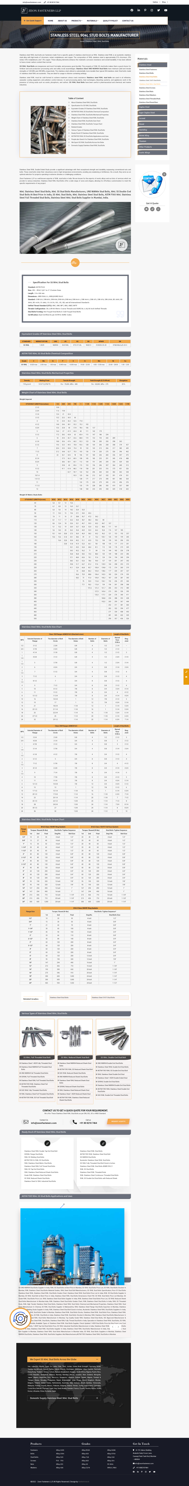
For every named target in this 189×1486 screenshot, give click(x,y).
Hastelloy (143, 130)
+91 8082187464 (143, 1468)
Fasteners (34, 1450)
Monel (141, 124)
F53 (57, 1461)
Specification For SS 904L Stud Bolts (83, 105)
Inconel (142, 118)
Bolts (32, 1454)
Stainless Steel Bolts (147, 73)
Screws (33, 1461)
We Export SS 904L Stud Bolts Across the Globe (87, 142)
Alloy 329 (59, 1457)
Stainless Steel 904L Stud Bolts (150, 84)
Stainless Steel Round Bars (149, 102)
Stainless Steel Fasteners (149, 70)
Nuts (32, 1464)
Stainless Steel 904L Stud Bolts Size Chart (85, 121)
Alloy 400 (59, 1468)
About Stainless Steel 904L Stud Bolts (84, 102)
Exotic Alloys (144, 152)
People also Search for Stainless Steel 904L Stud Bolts (90, 139)
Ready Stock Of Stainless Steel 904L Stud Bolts (87, 133)
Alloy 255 (59, 1464)
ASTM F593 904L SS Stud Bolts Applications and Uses (89, 136)
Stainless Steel (91, 41)
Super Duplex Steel (147, 112)
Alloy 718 (85, 1457)
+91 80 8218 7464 (53, 2)
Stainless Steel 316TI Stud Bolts (103, 998)
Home (50, 21)
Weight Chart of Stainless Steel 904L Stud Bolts (87, 118)
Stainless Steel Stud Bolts (59, 998)
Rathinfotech (83, 1482)
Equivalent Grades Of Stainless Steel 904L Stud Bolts (89, 108)
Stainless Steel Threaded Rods (150, 99)
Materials (92, 21)
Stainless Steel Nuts (147, 91)
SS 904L (110, 1464)
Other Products (145, 147)
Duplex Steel (144, 107)
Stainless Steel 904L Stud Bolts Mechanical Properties (90, 115)
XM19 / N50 (111, 1468)
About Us (62, 21)
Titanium (142, 141)
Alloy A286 (111, 1450)
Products (76, 21)
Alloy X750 (111, 1454)
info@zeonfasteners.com (32, 2)
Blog (164, 2)
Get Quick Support (33, 21)
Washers (34, 1468)
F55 (62, 1461)
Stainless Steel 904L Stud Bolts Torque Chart (86, 124)
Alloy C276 (86, 1468)
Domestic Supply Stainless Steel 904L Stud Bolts (88, 145)
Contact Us (127, 21)
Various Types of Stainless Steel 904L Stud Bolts (88, 130)
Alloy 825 (85, 1461)
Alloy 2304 (60, 1454)
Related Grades (76, 127)
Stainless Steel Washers (148, 95)
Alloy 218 (110, 1457)
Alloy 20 (85, 1464)
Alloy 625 (85, 1454)
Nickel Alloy (144, 135)
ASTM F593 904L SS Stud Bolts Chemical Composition (90, 112)
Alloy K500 (86, 1450)
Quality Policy (110, 21)
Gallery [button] (155, 2)
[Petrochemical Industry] (72, 1270)
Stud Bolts (34, 1457)
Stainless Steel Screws (148, 88)
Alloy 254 (110, 1461)
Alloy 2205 (60, 1450)
